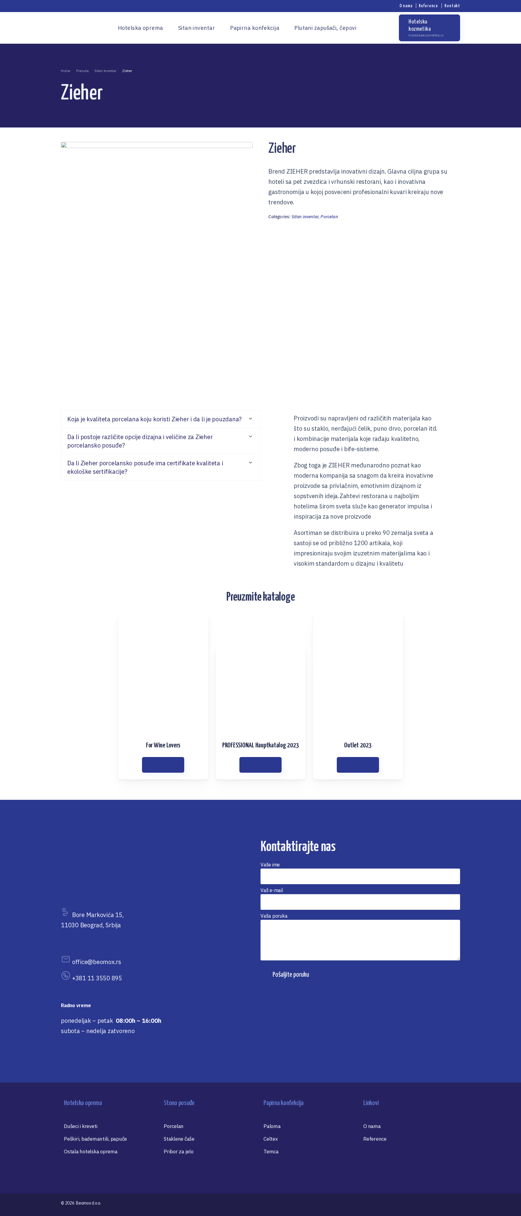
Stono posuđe (179, 1103)
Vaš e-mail (271, 890)
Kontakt (452, 6)
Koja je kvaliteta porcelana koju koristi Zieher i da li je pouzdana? (154, 419)
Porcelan (329, 216)
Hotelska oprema (83, 1103)
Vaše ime (270, 865)
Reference (428, 6)
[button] (160, 419)
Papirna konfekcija (284, 1103)
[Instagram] (386, 27)
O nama (405, 6)
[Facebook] (375, 27)
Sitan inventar (305, 216)
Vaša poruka (273, 916)
